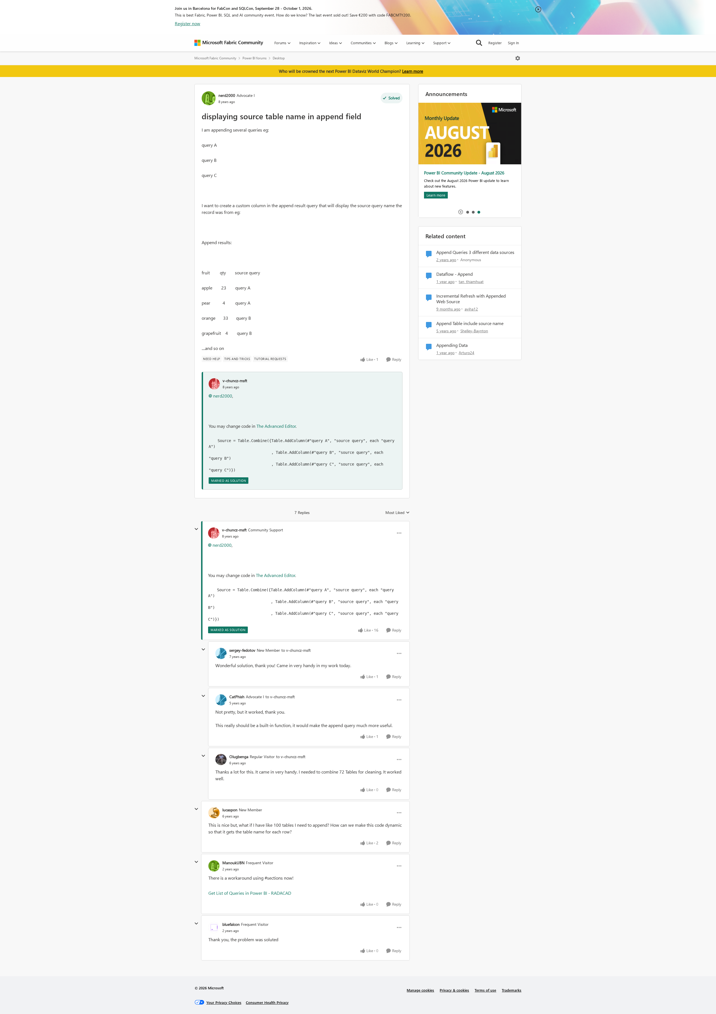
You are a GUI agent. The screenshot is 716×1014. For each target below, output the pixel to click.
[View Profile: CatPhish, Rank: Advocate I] (221, 699)
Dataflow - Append (454, 274)
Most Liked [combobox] (397, 512)
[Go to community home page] (228, 43)
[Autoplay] (460, 212)
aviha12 (471, 309)
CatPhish (236, 696)
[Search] (479, 42)
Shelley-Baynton (474, 330)
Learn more (412, 71)
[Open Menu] (518, 58)
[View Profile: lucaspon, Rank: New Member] (214, 812)
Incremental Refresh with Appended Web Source (471, 299)
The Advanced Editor (276, 426)
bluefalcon (231, 924)
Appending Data (452, 345)
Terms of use (485, 990)
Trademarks (511, 990)
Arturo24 (466, 352)
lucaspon (229, 809)
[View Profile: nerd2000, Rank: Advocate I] (209, 98)
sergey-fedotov (242, 650)
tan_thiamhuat (471, 281)
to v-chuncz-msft (296, 650)
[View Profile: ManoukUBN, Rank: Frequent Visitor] (214, 866)
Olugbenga (238, 756)
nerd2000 (226, 95)
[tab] (467, 212)
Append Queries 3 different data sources (475, 252)
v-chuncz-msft (235, 380)
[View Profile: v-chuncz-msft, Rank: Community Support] (213, 533)
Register (495, 42)
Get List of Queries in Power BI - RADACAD (249, 893)
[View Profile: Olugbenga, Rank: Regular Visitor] (221, 759)
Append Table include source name (469, 323)
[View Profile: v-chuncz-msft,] (214, 383)
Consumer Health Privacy (267, 1002)
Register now (187, 23)
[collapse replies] (196, 529)
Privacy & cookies (454, 990)
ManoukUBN (233, 862)
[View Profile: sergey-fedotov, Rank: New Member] (221, 653)
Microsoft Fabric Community (215, 58)
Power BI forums (254, 58)
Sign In (513, 42)
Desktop (279, 58)
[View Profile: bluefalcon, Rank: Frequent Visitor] (214, 927)
